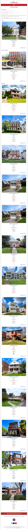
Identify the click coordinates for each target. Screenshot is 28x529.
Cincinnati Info (17, 516)
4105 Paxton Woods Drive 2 (13, 193)
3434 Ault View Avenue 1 (14, 163)
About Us (14, 516)
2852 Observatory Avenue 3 (13, 469)
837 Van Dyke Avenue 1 (14, 285)
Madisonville (13, 408)
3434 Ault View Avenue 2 (14, 134)
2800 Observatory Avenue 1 (13, 376)
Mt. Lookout (13, 255)
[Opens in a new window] (12, 523)
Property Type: (3, 10)
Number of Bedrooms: (4, 12)
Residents (11, 516)
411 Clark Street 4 (14, 438)
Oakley (14, 194)
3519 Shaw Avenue (14, 40)
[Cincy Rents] (14, 2)
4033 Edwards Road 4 (13, 501)
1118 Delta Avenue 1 (13, 254)
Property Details (22, 47)
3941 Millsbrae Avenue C (14, 345)
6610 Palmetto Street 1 (14, 407)
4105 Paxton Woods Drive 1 (13, 223)
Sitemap (23, 516)
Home (4, 516)
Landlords (9, 516)
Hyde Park (14, 41)
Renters (6, 516)
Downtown (13, 72)
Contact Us (20, 516)
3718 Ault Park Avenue (13, 103)
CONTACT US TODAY (17, 513)
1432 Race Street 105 (13, 71)
